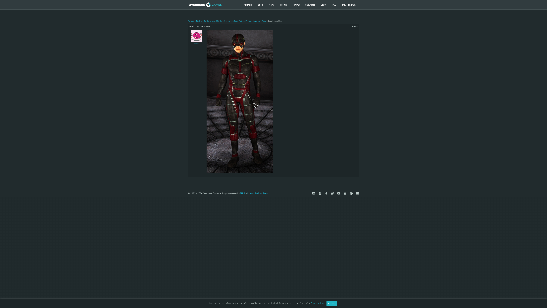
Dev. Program (349, 4)
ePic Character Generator (205, 21)
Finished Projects (245, 21)
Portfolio (247, 4)
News (271, 4)
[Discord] (313, 193)
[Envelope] (357, 193)
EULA (242, 193)
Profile (283, 4)
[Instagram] (345, 193)
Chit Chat (219, 21)
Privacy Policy (254, 193)
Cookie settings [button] (318, 303)
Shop (260, 4)
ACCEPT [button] (331, 303)
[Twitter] (332, 193)
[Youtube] (338, 193)
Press (265, 193)
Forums (296, 4)
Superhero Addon (260, 21)
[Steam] (320, 193)
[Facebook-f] (326, 193)
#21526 (355, 26)
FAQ (334, 4)
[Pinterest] (351, 193)
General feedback (231, 21)
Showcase (310, 4)
